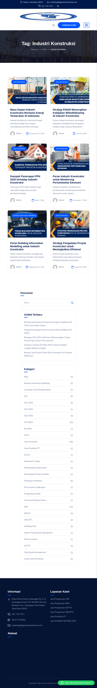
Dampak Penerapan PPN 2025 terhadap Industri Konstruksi (25, 179)
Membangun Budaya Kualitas (36, 474)
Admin (19, 133)
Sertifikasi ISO (30, 526)
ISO (25, 396)
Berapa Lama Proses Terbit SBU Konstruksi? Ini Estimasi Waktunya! (48, 354)
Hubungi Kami (69, 25)
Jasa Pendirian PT (32, 448)
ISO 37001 (28, 416)
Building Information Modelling (24, 215)
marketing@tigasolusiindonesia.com (63, 2)
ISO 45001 (28, 422)
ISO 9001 (28, 429)
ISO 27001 (28, 409)
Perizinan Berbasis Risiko (35, 500)
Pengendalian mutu (32, 494)
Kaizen (27, 455)
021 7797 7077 (47, 6)
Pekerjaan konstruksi (33, 481)
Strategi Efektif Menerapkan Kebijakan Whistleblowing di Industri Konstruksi (69, 112)
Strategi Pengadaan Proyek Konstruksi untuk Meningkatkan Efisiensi (69, 246)
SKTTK (27, 546)
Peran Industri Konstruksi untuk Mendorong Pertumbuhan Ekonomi (68, 179)
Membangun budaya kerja (35, 468)
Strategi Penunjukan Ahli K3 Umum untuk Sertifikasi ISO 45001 (48, 331)
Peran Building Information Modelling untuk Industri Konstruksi (26, 246)
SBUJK (27, 513)
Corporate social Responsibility (37, 390)
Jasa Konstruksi (19, 82)
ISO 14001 (28, 403)
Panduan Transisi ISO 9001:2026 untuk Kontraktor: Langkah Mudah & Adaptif (45, 346)
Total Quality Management (35, 552)
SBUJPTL (28, 520)
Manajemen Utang (32, 461)
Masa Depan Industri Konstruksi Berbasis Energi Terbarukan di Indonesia (27, 112)
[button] (76, 682)
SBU (26, 507)
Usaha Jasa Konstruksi (34, 559)
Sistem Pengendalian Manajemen (38, 533)
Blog (26, 377)
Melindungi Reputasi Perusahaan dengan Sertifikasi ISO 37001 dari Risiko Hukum (48, 323)
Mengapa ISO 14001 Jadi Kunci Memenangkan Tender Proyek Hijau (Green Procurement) (47, 339)
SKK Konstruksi (30, 539)
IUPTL (27, 435)
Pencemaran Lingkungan (34, 487)
